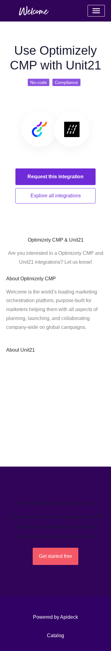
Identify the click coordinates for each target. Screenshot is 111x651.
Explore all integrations (56, 195)
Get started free (55, 556)
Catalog (55, 635)
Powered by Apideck (55, 617)
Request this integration (55, 176)
